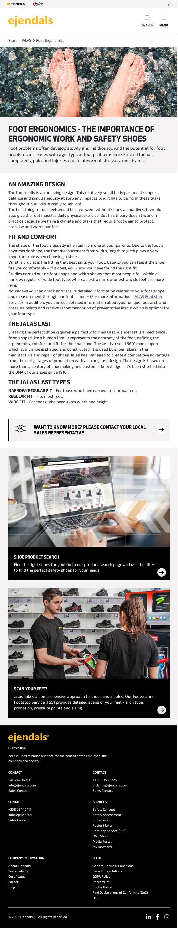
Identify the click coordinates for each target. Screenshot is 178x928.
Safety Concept (104, 809)
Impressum (101, 882)
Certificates (16, 876)
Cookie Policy (102, 887)
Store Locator (103, 820)
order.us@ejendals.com (110, 785)
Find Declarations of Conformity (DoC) (120, 892)
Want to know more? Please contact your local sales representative (90, 429)
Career (13, 882)
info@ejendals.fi (20, 815)
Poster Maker (103, 825)
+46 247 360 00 (19, 780)
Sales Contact (18, 790)
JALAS (26, 40)
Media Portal (102, 841)
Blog (11, 887)
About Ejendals (19, 866)
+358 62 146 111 (19, 809)
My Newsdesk (103, 847)
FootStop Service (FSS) (109, 831)
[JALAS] (38, 4)
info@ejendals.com (22, 785)
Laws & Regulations (107, 871)
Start (12, 40)
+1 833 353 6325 (105, 780)
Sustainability (18, 871)
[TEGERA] (16, 4)
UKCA (97, 898)
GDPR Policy (101, 876)
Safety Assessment (107, 815)
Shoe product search (36, 556)
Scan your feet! (30, 688)
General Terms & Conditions (113, 866)
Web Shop (100, 836)
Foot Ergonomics (50, 40)
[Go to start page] (30, 20)
